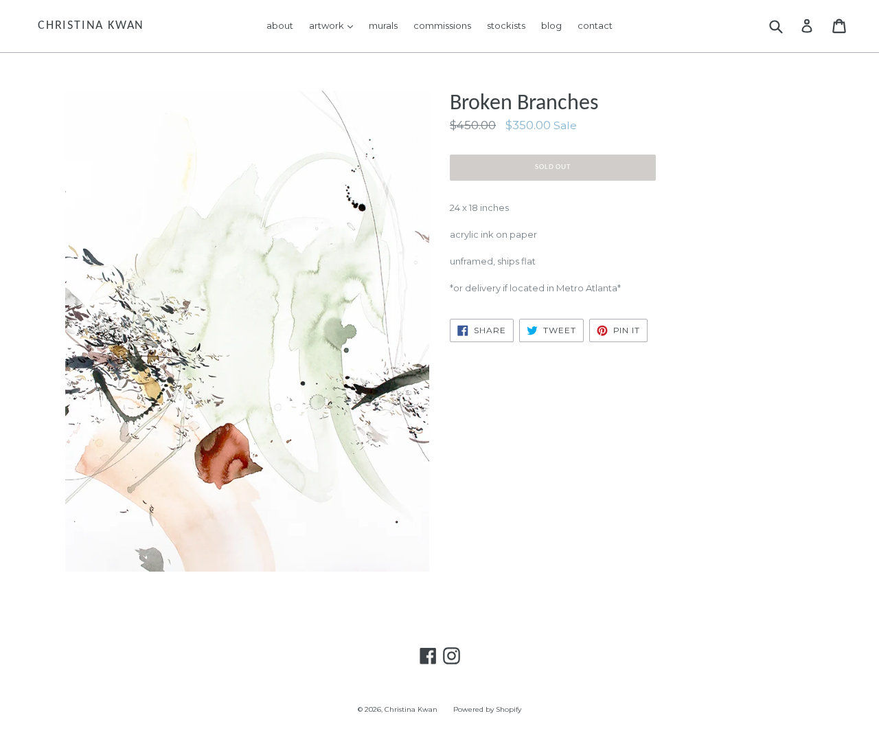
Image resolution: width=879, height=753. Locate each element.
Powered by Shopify (487, 709)
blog (551, 25)
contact (595, 25)
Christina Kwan (91, 25)
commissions (442, 25)
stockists (506, 25)
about (279, 25)
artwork (334, 25)
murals (383, 25)
